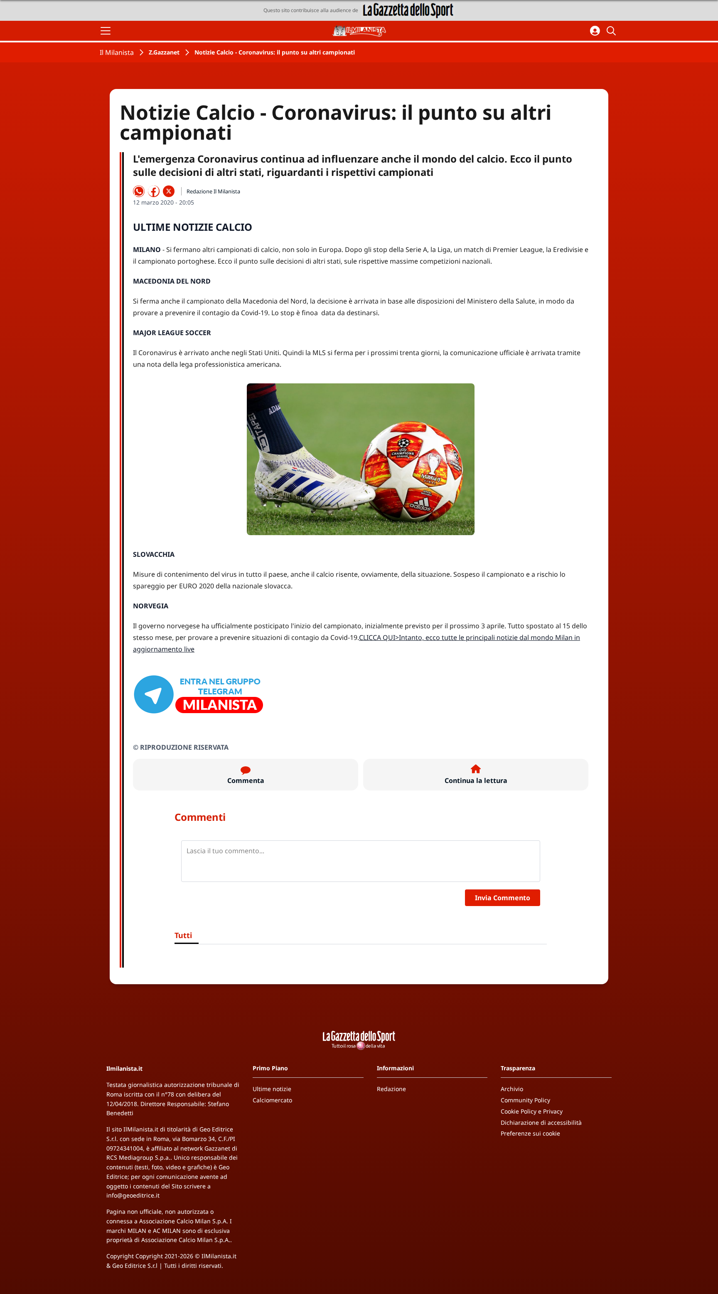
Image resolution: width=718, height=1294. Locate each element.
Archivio (512, 1089)
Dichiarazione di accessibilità (541, 1122)
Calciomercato (272, 1100)
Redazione (391, 1089)
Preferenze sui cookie (530, 1133)
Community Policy (525, 1100)
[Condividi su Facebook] (154, 191)
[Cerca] (612, 31)
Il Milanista (117, 52)
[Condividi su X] (169, 191)
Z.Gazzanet (164, 52)
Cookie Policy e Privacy (532, 1111)
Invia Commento (502, 897)
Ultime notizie (272, 1089)
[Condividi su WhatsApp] (139, 191)
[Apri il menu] (105, 31)
